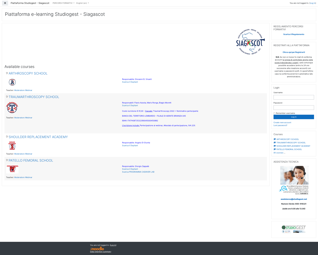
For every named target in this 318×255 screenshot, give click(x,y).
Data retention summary (100, 251)
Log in (312, 3)
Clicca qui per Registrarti (294, 52)
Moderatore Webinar (23, 90)
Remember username (285, 113)
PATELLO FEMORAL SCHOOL (31, 160)
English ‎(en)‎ (81, 3)
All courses (278, 153)
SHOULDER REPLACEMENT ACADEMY (38, 137)
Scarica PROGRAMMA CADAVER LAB (138, 172)
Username (278, 92)
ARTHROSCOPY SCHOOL (28, 73)
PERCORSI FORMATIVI (63, 3)
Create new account (282, 122)
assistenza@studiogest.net (294, 199)
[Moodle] (97, 248)
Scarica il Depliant (130, 82)
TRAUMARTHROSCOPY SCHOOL (34, 97)
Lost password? (280, 125)
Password (278, 103)
